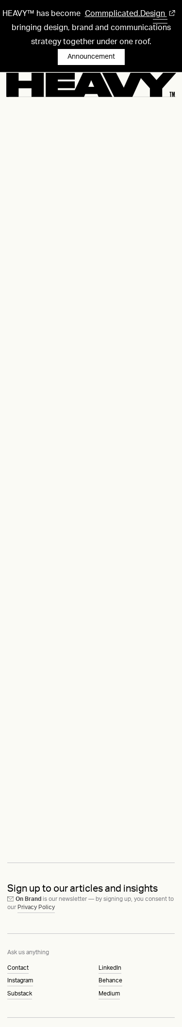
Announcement (91, 56)
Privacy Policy (36, 907)
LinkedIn (110, 968)
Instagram (20, 980)
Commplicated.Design (126, 13)
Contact (18, 968)
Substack (19, 993)
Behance (110, 980)
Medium (109, 993)
